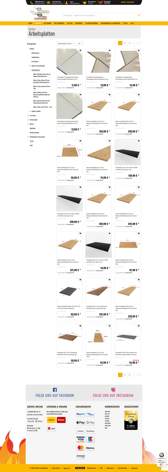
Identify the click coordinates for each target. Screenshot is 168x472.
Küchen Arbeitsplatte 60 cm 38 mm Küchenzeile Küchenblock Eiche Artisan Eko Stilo (67, 169)
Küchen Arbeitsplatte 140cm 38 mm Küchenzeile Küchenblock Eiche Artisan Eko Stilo (97, 123)
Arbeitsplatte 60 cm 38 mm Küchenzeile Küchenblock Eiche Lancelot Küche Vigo (67, 353)
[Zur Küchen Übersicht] (41, 14)
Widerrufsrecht (91, 468)
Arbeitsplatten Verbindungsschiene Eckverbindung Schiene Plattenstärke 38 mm (127, 78)
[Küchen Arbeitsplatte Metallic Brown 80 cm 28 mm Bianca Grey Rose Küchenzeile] (69, 290)
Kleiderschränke (92, 23)
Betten (69, 23)
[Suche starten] (139, 15)
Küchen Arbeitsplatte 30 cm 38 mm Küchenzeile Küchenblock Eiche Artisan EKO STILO (97, 354)
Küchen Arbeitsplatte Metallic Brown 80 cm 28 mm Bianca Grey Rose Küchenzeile (68, 307)
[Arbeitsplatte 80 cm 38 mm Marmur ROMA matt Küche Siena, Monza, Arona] (99, 245)
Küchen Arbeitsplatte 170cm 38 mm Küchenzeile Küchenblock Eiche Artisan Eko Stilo (126, 216)
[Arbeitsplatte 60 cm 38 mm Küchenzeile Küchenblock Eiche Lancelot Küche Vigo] (69, 337)
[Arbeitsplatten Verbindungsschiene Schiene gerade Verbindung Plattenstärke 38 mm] (69, 106)
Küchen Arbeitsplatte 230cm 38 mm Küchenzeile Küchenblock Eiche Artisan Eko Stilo (126, 123)
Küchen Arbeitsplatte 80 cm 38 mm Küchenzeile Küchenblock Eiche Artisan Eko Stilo (97, 169)
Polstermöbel (59, 23)
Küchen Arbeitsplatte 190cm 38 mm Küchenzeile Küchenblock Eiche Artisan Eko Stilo (126, 308)
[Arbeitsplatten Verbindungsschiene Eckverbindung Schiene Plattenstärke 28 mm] (99, 62)
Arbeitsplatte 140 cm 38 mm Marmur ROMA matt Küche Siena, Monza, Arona (126, 168)
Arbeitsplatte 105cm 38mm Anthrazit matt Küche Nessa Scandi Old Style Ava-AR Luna (126, 353)
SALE (132, 23)
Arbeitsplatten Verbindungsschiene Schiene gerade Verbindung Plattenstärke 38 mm (67, 122)
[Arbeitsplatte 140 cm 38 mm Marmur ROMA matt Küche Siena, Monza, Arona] (128, 152)
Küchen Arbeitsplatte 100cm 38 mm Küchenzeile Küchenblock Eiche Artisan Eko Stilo (126, 262)
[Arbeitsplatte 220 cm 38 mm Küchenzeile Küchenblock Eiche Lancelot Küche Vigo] (99, 291)
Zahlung (107, 421)
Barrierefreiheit (122, 468)
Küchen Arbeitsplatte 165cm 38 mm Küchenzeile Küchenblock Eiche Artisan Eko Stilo (67, 262)
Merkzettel (107, 423)
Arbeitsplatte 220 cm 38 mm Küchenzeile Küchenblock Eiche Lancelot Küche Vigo (96, 307)
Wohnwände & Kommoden (110, 23)
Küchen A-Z (67, 468)
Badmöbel (79, 23)
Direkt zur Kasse (127, 2)
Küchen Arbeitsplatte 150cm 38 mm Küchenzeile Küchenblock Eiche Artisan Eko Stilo (97, 216)
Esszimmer (47, 23)
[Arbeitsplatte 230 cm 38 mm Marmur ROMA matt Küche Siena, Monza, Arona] (69, 198)
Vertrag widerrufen (80, 468)
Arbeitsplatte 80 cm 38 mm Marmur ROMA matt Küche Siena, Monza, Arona (97, 261)
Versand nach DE (70, 87)
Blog (106, 428)
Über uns (107, 414)
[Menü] (165, 453)
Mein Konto (108, 426)
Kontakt (107, 416)
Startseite (107, 411)
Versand (107, 418)
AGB (101, 468)
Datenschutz (110, 468)
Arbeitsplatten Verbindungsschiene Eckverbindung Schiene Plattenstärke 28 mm (97, 78)
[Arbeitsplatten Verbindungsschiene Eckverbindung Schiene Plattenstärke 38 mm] (128, 62)
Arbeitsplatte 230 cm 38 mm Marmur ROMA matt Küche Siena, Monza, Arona (68, 215)
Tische (125, 23)
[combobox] (102, 15)
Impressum (134, 468)
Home (30, 23)
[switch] (162, 464)
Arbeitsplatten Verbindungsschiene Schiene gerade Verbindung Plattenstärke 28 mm (67, 78)
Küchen (38, 23)
